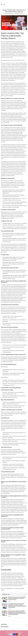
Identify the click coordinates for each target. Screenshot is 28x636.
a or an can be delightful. (12, 134)
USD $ (13, 1)
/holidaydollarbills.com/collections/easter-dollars (12, 60)
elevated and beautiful (8, 70)
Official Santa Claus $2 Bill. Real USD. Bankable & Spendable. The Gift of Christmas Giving (17, 598)
